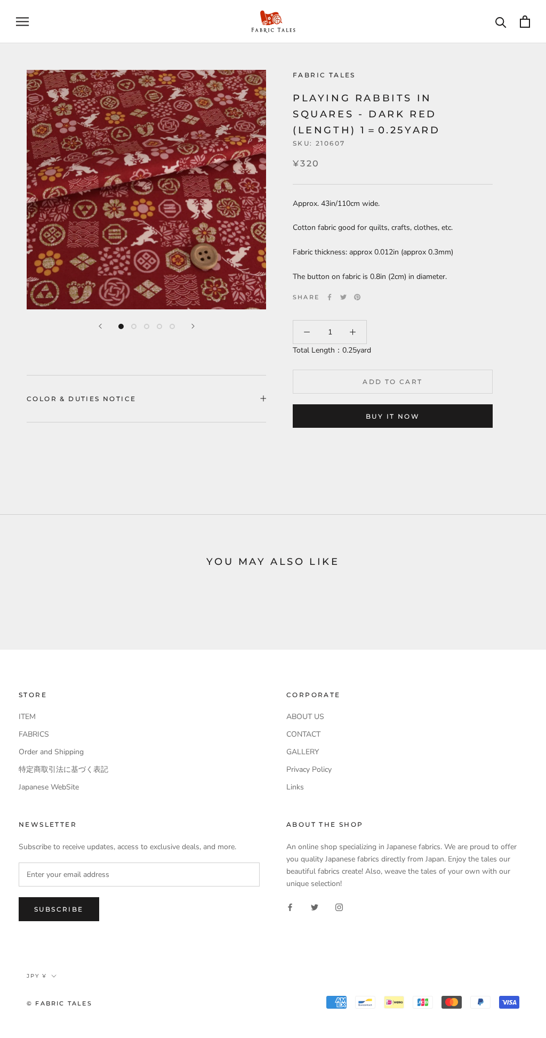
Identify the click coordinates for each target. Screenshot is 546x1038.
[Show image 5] (172, 326)
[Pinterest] (357, 297)
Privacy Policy (309, 769)
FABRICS (34, 734)
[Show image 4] (159, 326)
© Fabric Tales (59, 1003)
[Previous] (100, 326)
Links (295, 787)
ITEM (27, 717)
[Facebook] (329, 297)
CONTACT (303, 734)
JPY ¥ (37, 975)
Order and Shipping (51, 752)
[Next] (193, 326)
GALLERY (302, 752)
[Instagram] (339, 906)
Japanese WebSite (49, 787)
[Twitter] (343, 297)
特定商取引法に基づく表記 (63, 769)
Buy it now (393, 416)
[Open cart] (525, 21)
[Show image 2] (133, 326)
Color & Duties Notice (81, 399)
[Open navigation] (22, 21)
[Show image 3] (146, 326)
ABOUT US (305, 717)
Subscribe (59, 909)
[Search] (501, 21)
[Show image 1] (121, 326)
